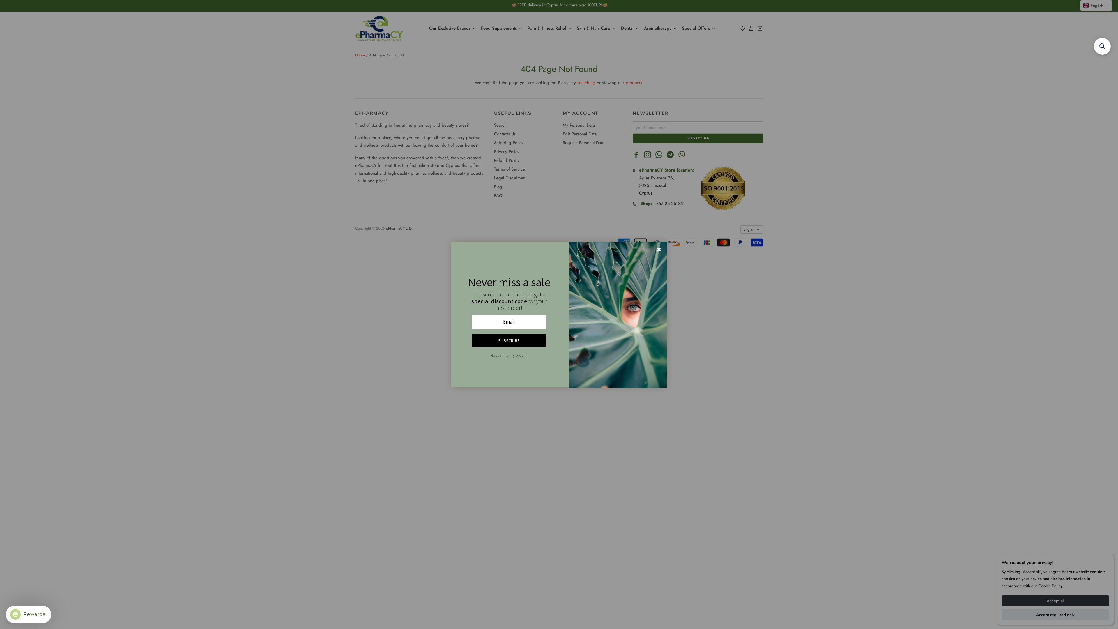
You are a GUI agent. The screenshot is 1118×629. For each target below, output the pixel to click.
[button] (1102, 46)
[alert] (559, 314)
